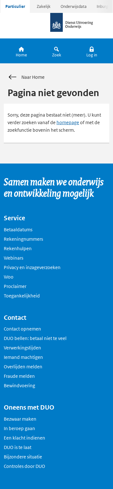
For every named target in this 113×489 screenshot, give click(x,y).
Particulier (15, 6)
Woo (8, 277)
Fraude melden (19, 376)
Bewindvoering (19, 385)
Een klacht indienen (24, 438)
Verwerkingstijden (22, 348)
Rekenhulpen (18, 248)
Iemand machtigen (23, 357)
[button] (91, 50)
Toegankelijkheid (22, 296)
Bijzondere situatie (23, 457)
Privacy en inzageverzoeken (32, 267)
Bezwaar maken (20, 419)
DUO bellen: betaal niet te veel (35, 338)
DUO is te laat (17, 447)
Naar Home (33, 77)
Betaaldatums (18, 230)
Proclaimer (15, 286)
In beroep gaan (19, 428)
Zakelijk (44, 6)
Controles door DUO (24, 466)
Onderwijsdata (74, 6)
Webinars (13, 258)
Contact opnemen (22, 329)
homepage (67, 122)
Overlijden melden (23, 367)
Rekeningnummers (23, 239)
